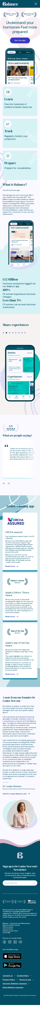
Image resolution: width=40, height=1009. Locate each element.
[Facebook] (4, 942)
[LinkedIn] (15, 942)
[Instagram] (10, 942)
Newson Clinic (26, 719)
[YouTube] (20, 942)
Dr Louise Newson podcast (18, 720)
